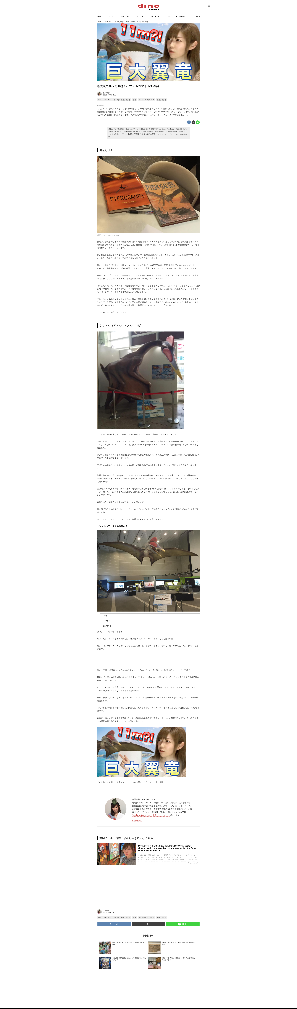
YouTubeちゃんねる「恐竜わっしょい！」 (151, 815)
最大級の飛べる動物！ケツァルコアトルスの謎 (128, 86)
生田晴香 (106, 93)
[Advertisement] (122, 890)
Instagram (137, 820)
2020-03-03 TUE (109, 95)
